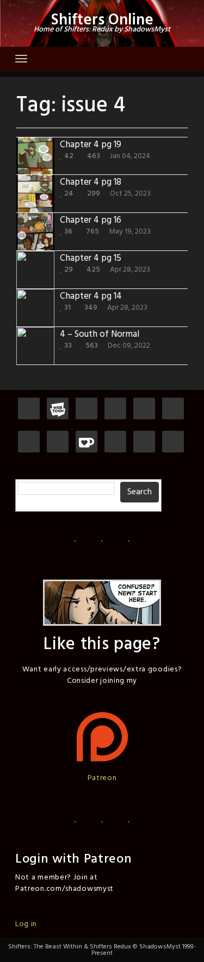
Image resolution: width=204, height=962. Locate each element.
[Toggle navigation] (21, 59)
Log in (26, 924)
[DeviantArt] (29, 442)
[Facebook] (173, 409)
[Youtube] (115, 442)
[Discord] (86, 409)
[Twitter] (144, 409)
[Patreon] (29, 409)
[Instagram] (115, 409)
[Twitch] (144, 442)
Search (139, 492)
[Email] (58, 442)
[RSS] (173, 442)
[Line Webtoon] (58, 409)
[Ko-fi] (86, 442)
